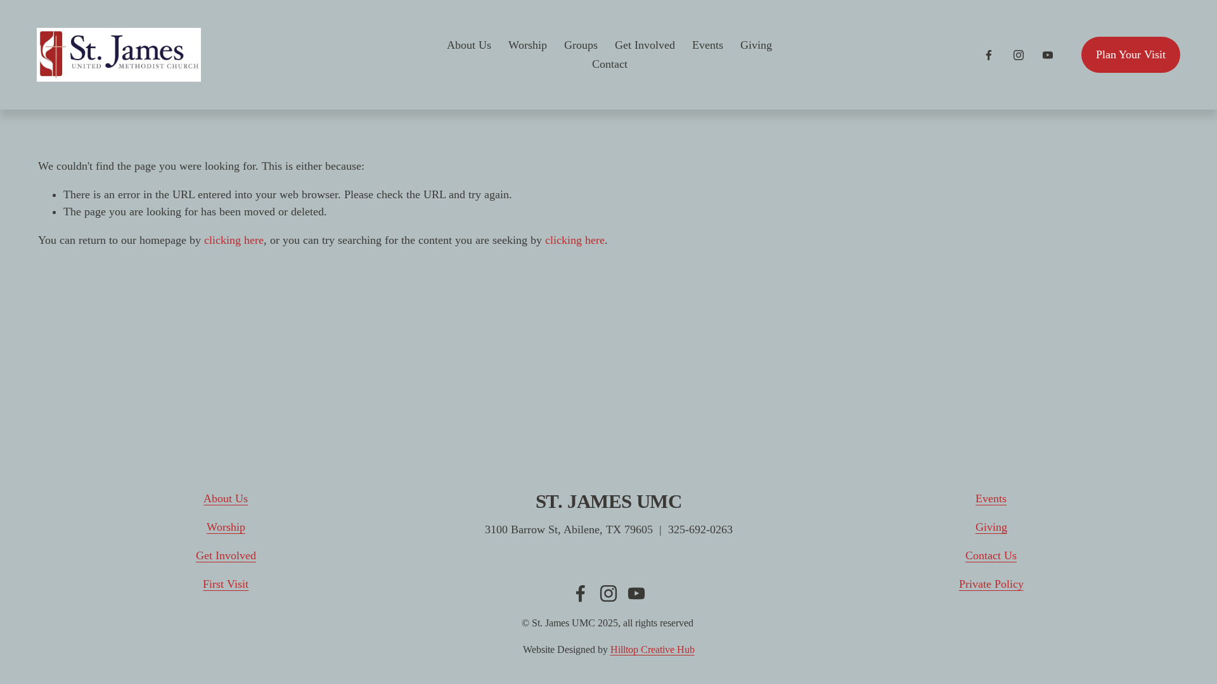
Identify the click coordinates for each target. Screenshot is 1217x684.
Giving (756, 45)
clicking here (234, 240)
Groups (581, 45)
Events (707, 45)
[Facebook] (988, 55)
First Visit (225, 584)
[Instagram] (1018, 55)
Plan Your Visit (1131, 54)
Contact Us (991, 555)
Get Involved (645, 45)
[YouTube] (1047, 55)
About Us (469, 45)
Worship (527, 45)
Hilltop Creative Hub (652, 649)
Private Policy (991, 584)
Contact (610, 64)
